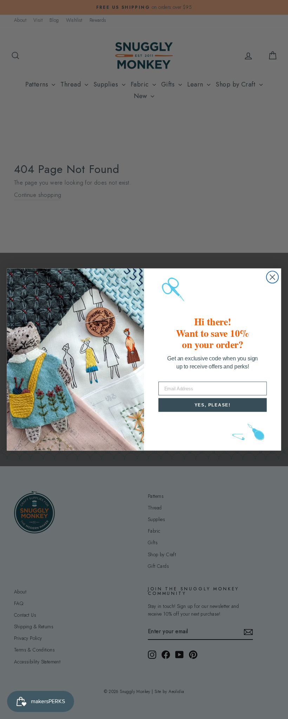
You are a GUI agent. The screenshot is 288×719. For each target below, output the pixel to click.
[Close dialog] (273, 277)
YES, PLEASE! (213, 405)
